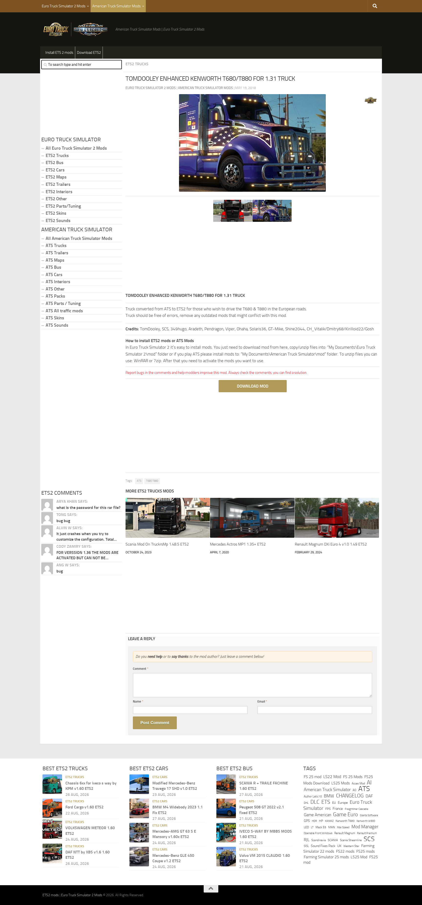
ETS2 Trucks (137, 64)
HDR (314, 821)
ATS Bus (53, 267)
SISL (306, 846)
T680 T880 (152, 480)
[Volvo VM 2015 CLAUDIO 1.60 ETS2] (226, 856)
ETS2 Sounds (58, 220)
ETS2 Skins (56, 213)
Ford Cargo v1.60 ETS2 (84, 807)
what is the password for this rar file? (88, 507)
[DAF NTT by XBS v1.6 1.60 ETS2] (52, 853)
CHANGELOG (350, 796)
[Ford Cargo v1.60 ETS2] (52, 808)
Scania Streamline (351, 840)
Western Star (351, 846)
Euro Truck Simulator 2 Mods (63, 6)
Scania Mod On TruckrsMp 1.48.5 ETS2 (157, 544)
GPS (307, 821)
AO (354, 790)
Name (138, 701)
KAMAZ (329, 821)
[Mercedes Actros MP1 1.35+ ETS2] (252, 518)
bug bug (63, 520)
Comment (140, 668)
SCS (369, 839)
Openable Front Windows (318, 833)
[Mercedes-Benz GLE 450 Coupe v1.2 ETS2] (139, 856)
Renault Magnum (344, 833)
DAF (369, 795)
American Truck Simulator (327, 789)
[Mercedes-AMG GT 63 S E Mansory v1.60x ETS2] (139, 832)
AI (369, 782)
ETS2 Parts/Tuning (63, 206)
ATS (139, 480)
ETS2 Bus (54, 162)
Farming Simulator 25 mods (326, 857)
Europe (343, 803)
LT (312, 827)
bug (59, 571)
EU (334, 802)
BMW (329, 796)
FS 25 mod (312, 776)
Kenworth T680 (345, 821)
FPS (328, 809)
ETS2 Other (56, 198)
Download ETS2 (89, 52)
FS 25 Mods (352, 776)
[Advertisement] (253, 258)
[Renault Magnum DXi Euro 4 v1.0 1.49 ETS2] (337, 518)
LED (306, 827)
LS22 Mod (332, 776)
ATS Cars (54, 274)
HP (321, 821)
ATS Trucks (56, 245)
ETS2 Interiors (59, 191)
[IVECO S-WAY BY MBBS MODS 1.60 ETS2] (226, 832)
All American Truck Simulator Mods (79, 238)
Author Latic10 (313, 796)
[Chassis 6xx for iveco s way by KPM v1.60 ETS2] (52, 784)
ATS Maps (55, 260)
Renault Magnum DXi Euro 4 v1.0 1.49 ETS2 (331, 544)
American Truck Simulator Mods (116, 6)
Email (262, 701)
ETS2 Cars (55, 170)
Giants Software (369, 815)
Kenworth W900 (366, 821)
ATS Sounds (57, 325)
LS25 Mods (340, 783)
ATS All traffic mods (64, 310)
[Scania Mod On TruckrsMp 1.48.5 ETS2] (168, 518)
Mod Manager (364, 826)
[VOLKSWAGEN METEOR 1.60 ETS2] (52, 829)
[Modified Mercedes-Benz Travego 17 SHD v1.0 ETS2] (139, 784)
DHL (306, 802)
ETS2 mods (50, 895)
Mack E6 (321, 827)
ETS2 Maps (56, 177)
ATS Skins (55, 318)
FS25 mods (365, 851)
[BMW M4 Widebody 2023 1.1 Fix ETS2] (139, 808)
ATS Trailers (57, 253)
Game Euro (345, 814)
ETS (325, 802)
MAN (331, 827)
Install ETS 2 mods (59, 52)
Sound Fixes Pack (323, 846)
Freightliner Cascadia (356, 809)
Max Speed (343, 827)
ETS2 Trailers (58, 184)
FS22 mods (345, 851)
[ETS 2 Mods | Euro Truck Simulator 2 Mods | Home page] (76, 29)
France (338, 808)
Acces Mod (358, 783)
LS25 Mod (359, 857)
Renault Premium (367, 833)
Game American (317, 815)
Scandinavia (318, 840)
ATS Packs (55, 296)
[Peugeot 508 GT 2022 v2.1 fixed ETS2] (226, 808)
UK (339, 846)
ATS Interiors (58, 281)
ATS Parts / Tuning (63, 303)
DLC (314, 802)
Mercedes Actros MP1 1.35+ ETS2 (238, 544)
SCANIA (333, 840)
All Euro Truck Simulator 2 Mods (76, 148)
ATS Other (55, 289)
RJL (306, 840)
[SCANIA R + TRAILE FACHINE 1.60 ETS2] (226, 784)
